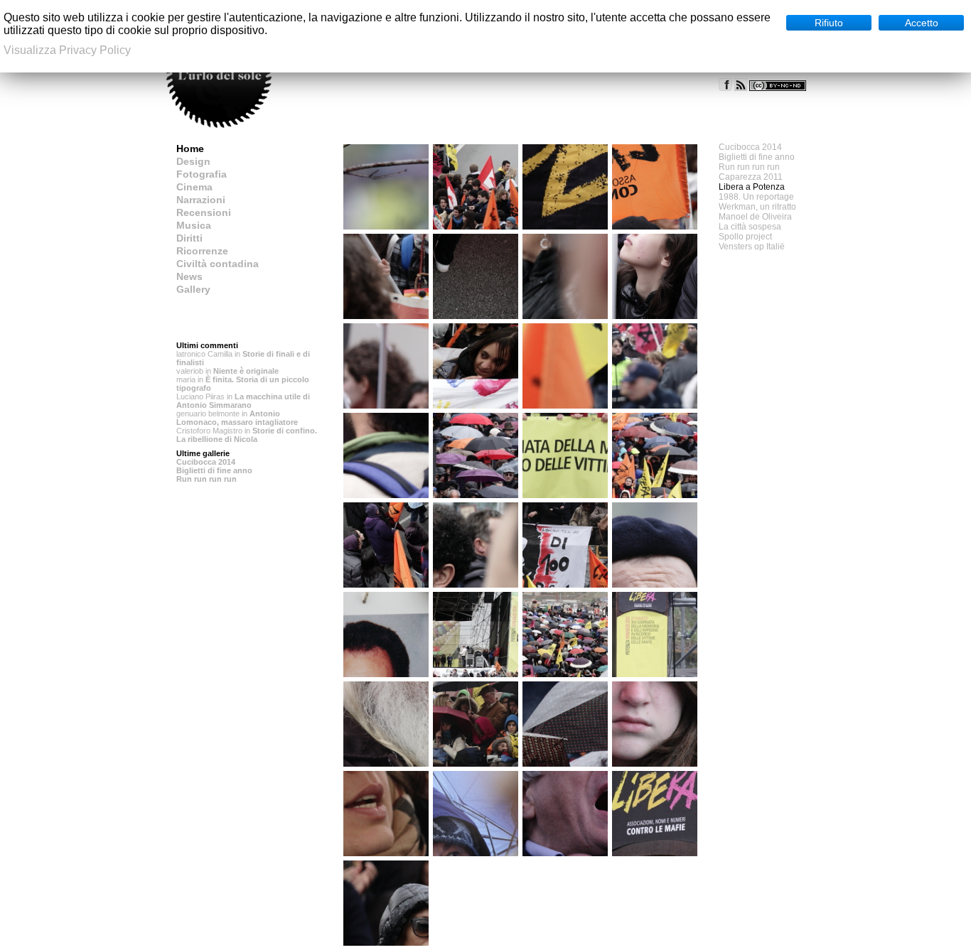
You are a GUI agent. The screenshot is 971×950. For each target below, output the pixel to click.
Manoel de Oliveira (755, 217)
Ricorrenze (202, 251)
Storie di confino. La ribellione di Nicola (246, 434)
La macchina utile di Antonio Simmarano (243, 400)
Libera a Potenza (752, 187)
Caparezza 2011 (751, 177)
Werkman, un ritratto (757, 207)
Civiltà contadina (217, 263)
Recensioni (203, 212)
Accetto (921, 22)
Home (190, 148)
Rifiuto (829, 22)
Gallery (193, 289)
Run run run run (206, 479)
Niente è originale (246, 371)
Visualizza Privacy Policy (67, 50)
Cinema (194, 187)
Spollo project (745, 237)
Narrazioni (200, 199)
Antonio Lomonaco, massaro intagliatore (237, 417)
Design (193, 161)
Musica (193, 225)
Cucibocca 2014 (205, 462)
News (189, 276)
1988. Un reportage (756, 197)
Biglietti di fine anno (214, 470)
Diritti (189, 238)
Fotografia (201, 174)
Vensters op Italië (752, 247)
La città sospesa (750, 227)
